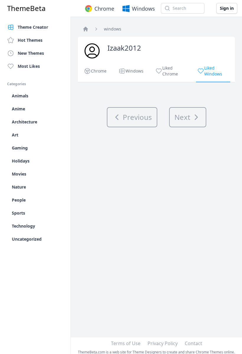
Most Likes (29, 66)
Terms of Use (125, 343)
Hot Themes (30, 40)
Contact (193, 343)
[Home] (86, 29)
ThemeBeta (26, 8)
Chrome (104, 8)
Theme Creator (33, 27)
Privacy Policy (163, 343)
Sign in (227, 8)
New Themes (31, 53)
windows (112, 29)
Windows (143, 8)
